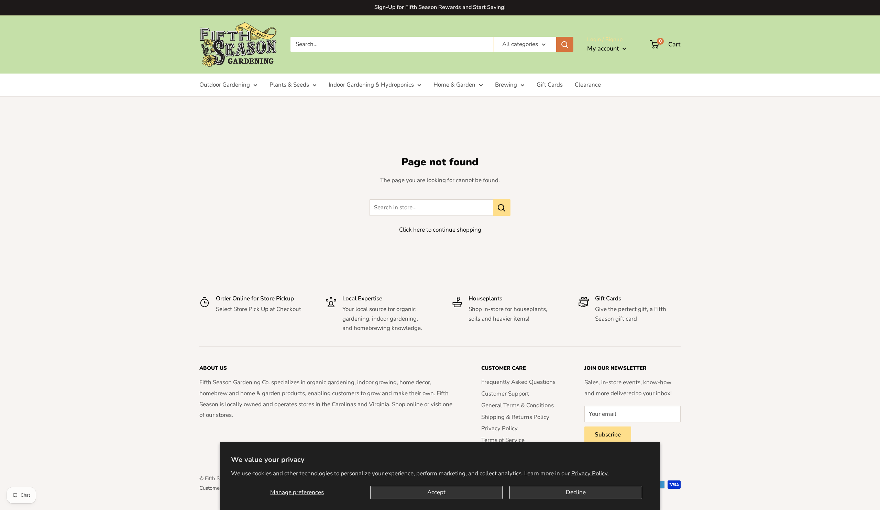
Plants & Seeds (289, 85)
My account (604, 48)
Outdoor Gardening (224, 85)
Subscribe (608, 435)
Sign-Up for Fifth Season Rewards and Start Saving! (440, 7)
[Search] (564, 44)
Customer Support (505, 394)
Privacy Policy (499, 428)
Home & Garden (454, 85)
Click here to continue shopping (440, 230)
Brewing (506, 85)
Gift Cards (550, 85)
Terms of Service (503, 440)
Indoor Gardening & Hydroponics (371, 85)
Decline (576, 492)
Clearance (588, 85)
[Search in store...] (501, 207)
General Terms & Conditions (517, 405)
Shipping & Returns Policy (515, 417)
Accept (436, 492)
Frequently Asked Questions (518, 382)
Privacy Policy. (590, 473)
